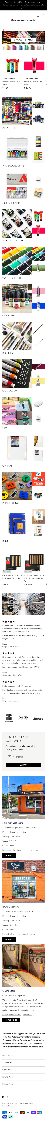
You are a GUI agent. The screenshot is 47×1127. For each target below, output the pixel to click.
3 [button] (24, 47)
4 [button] (27, 47)
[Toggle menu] (4, 15)
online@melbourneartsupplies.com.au (17, 1015)
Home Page (11, 1019)
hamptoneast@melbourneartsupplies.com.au (20, 850)
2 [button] (22, 47)
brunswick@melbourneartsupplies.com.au (18, 934)
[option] (23, 39)
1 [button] (19, 47)
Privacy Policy (7, 1084)
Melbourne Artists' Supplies (24, 1104)
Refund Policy (7, 1077)
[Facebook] (2, 1097)
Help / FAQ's (7, 1056)
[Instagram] (6, 1097)
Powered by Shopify (9, 1106)
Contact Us (7, 1070)
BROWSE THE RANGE (23, 39)
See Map (9, 855)
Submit (23, 764)
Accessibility (7, 1063)
